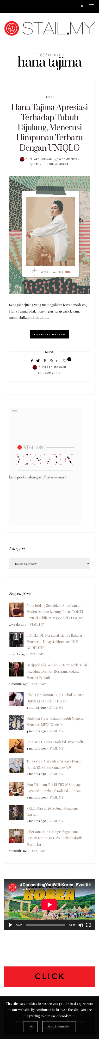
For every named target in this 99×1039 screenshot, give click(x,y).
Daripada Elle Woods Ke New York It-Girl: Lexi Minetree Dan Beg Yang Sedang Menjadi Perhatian (57, 671)
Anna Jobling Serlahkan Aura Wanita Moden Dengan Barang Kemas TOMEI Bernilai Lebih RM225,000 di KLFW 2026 (56, 611)
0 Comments (68, 159)
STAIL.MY (37, 624)
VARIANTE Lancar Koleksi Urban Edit (54, 742)
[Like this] (65, 360)
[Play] (10, 925)
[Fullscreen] (88, 925)
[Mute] (80, 925)
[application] (49, 904)
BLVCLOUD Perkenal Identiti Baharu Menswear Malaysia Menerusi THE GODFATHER (54, 641)
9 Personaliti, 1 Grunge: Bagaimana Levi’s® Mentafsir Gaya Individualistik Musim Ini (54, 838)
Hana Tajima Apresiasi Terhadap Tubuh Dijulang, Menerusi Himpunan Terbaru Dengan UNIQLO (49, 128)
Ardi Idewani (43, 159)
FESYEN (49, 97)
